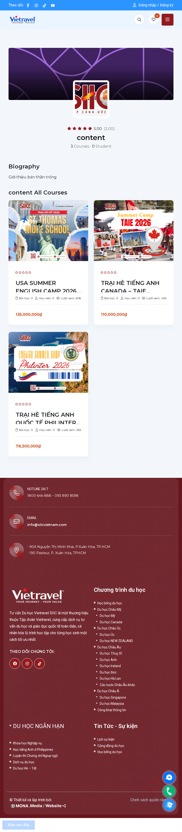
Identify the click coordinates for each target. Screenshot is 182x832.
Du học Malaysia (112, 703)
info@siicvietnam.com (47, 525)
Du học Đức (108, 672)
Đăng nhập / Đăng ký (156, 5)
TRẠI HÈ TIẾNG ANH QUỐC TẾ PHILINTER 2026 (46, 422)
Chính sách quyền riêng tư (151, 800)
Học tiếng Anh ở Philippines (33, 749)
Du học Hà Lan (110, 678)
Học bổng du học (109, 603)
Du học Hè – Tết (24, 768)
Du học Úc (107, 635)
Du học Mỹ (107, 616)
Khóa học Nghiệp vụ (27, 743)
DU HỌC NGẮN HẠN (38, 726)
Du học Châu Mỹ (109, 609)
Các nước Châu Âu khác (117, 685)
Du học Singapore (113, 697)
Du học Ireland (110, 666)
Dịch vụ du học (23, 762)
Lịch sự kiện (105, 739)
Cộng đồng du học (110, 746)
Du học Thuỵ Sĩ (111, 653)
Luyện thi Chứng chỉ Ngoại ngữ (35, 756)
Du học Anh (108, 660)
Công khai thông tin (111, 710)
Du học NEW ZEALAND (116, 641)
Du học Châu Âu (109, 647)
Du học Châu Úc (109, 628)
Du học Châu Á (108, 691)
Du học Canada (111, 622)
